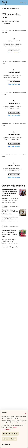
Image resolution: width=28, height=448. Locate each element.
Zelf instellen (5, 444)
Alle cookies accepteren (10, 433)
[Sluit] (25, 414)
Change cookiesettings (14, 50)
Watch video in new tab (14, 53)
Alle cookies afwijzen (9, 439)
